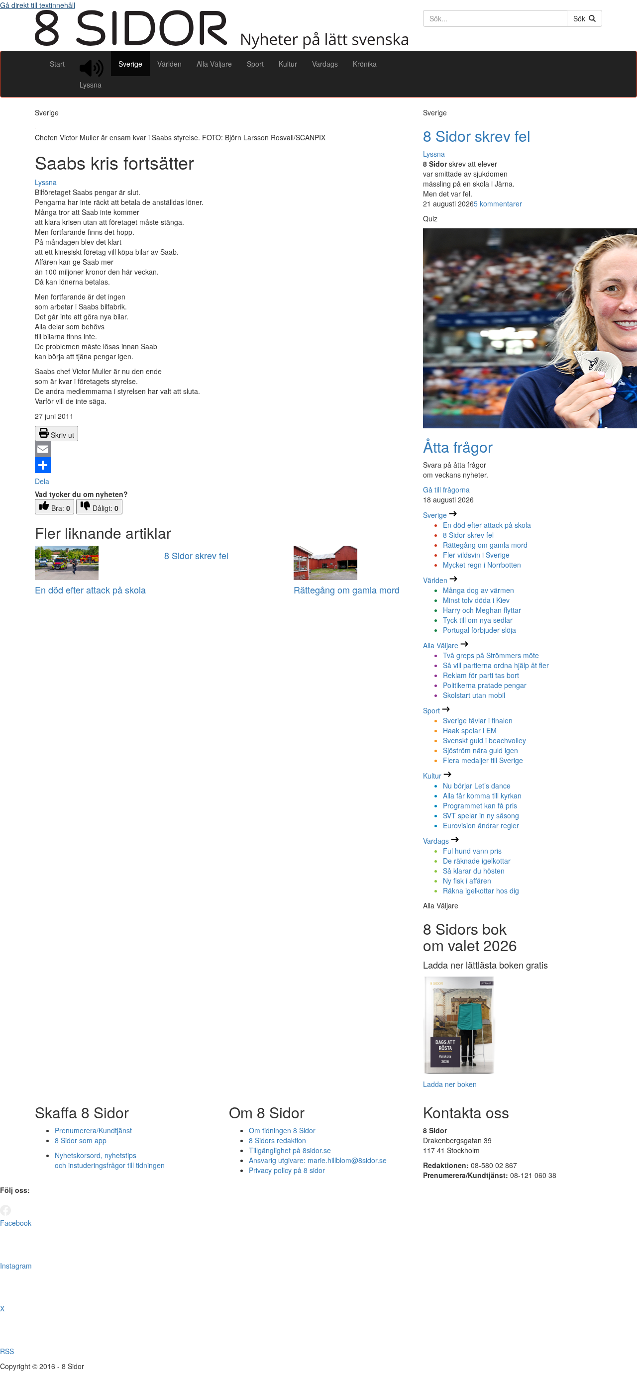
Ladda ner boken (450, 1084)
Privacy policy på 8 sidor (287, 1170)
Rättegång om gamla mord (347, 589)
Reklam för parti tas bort (481, 675)
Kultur (288, 64)
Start (57, 64)
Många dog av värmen (478, 590)
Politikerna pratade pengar (485, 685)
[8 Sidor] (221, 46)
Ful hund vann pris (472, 851)
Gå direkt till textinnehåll (37, 5)
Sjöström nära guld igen (480, 750)
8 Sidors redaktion (277, 1140)
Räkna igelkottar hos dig (481, 890)
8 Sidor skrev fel (196, 555)
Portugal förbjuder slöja (479, 630)
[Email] (221, 449)
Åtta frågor (458, 446)
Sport (255, 64)
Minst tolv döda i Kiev (476, 600)
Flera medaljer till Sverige (483, 760)
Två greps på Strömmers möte (491, 655)
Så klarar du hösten (474, 871)
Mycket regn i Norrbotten (482, 565)
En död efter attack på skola (90, 589)
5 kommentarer (498, 203)
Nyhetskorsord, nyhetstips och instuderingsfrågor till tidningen (110, 1160)
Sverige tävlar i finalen (478, 720)
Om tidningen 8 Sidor (282, 1130)
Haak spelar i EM (470, 730)
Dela (42, 481)
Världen (169, 64)
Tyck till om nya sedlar (478, 620)
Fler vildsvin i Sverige (476, 555)
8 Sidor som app (80, 1140)
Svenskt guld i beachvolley (484, 740)
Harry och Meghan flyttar (482, 610)
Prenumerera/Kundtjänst (93, 1130)
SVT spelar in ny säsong (481, 815)
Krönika (365, 64)
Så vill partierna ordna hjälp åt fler (496, 665)
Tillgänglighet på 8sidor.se (290, 1150)
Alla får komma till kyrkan (482, 795)
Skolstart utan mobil (474, 695)
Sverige (130, 64)
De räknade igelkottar (477, 861)
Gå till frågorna (446, 489)
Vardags (325, 64)
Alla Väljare (214, 64)
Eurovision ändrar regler (481, 825)
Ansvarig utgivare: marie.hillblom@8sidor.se (318, 1160)
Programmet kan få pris (480, 805)
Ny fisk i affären (467, 880)
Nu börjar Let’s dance (477, 785)
